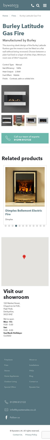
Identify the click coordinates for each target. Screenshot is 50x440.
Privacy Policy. (31, 435)
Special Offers (10, 387)
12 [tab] (44, 226)
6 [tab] (23, 226)
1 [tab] (6, 226)
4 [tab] (16, 226)
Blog (31, 376)
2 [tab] (9, 226)
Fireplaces (8, 360)
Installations (34, 365)
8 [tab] (30, 226)
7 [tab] (27, 226)
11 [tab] (41, 226)
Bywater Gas (34, 387)
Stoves (7, 371)
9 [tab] (34, 226)
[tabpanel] (25, 195)
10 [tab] (37, 226)
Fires (14, 16)
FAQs (31, 371)
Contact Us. (18, 435)
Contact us (33, 382)
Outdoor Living (10, 382)
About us (33, 360)
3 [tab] (13, 226)
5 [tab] (20, 226)
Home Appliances (11, 376)
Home (5, 16)
